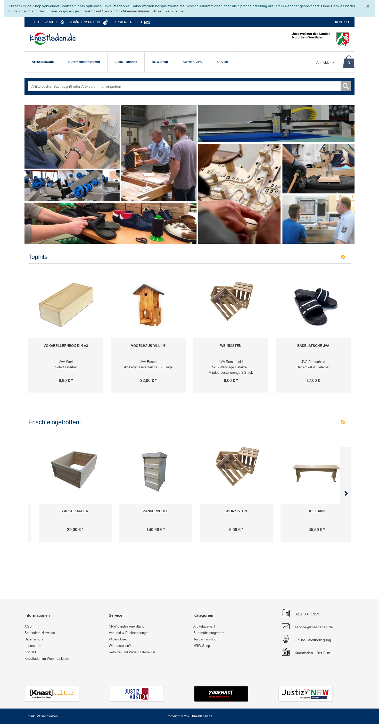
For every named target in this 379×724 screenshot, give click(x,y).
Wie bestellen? (120, 646)
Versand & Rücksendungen (129, 633)
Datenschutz (33, 639)
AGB (28, 626)
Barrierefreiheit (127, 22)
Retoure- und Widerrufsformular (132, 652)
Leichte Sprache (44, 22)
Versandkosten (47, 716)
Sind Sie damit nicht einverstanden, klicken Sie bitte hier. (140, 11)
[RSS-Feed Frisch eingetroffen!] (343, 422)
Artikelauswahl (43, 62)
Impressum (32, 646)
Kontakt (342, 22)
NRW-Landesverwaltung (126, 626)
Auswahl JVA (192, 62)
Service (222, 62)
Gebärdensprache (85, 22)
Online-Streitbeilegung (313, 640)
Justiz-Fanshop (126, 62)
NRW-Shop (160, 62)
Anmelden (324, 62)
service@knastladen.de (314, 627)
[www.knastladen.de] (53, 39)
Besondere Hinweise (39, 633)
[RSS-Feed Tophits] (343, 257)
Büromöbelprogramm (84, 62)
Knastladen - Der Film (312, 653)
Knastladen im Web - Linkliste (46, 659)
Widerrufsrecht (119, 639)
